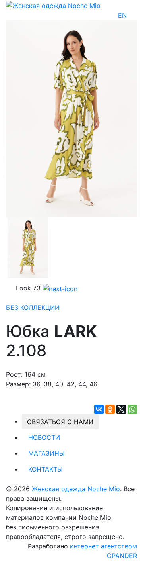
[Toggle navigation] (132, 15)
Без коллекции (33, 307)
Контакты (45, 469)
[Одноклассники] (110, 409)
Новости (44, 437)
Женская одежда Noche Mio (76, 489)
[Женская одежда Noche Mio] (53, 5)
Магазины (46, 453)
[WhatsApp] (132, 409)
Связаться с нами (60, 422)
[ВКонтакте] (99, 409)
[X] (121, 409)
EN (122, 15)
